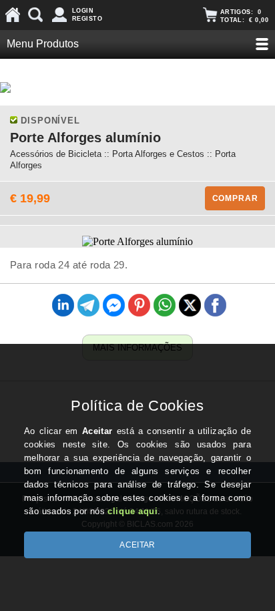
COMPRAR (235, 198)
